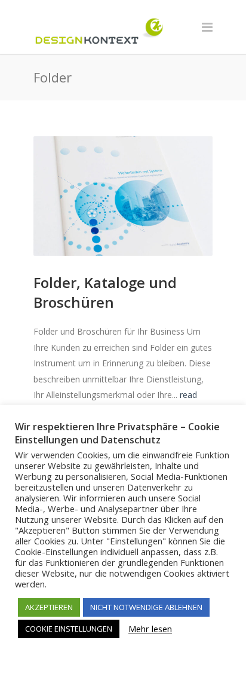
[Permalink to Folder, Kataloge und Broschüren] (123, 196)
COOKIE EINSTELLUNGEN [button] (68, 628)
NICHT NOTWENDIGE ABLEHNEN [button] (146, 607)
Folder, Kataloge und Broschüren (105, 292)
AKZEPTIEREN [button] (49, 607)
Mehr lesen (150, 628)
